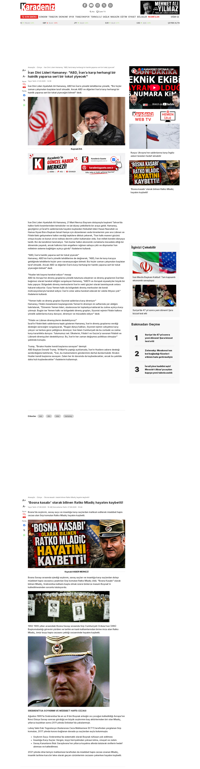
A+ (24, 70)
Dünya (39, 67)
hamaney (68, 416)
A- (24, 76)
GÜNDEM (43, 17)
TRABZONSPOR (82, 17)
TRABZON (53, 17)
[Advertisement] (100, 46)
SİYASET (132, 17)
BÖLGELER (142, 17)
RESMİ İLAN (153, 17)
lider (57, 416)
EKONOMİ (63, 17)
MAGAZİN (114, 17)
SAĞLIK (106, 17)
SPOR (71, 17)
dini (48, 416)
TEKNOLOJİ (96, 17)
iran (40, 416)
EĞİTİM (123, 17)
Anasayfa (31, 67)
